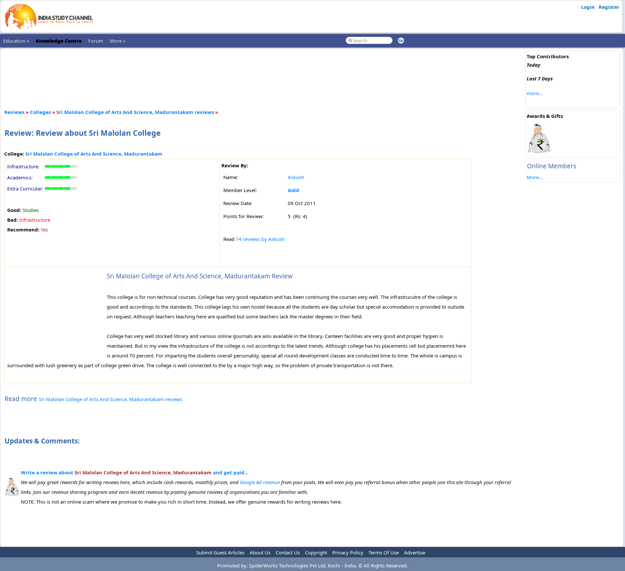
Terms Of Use (383, 552)
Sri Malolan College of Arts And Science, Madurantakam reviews (135, 112)
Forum (95, 40)
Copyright (316, 552)
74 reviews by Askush (260, 239)
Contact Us (288, 552)
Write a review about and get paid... (134, 472)
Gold (293, 190)
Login (588, 7)
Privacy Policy (347, 552)
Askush (296, 177)
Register (609, 7)
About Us (260, 552)
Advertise (414, 552)
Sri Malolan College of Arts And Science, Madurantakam (93, 153)
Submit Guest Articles (220, 552)
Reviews (14, 112)
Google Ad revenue (260, 482)
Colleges (40, 112)
